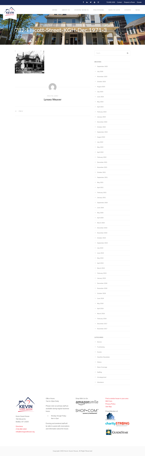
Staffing (99, 372)
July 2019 (100, 248)
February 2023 (101, 112)
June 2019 (100, 253)
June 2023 (100, 96)
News (138, 10)
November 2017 (102, 328)
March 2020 (101, 223)
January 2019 (101, 278)
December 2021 (102, 162)
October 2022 (101, 127)
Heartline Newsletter (103, 357)
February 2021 (101, 192)
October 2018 (101, 293)
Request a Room (129, 2)
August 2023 (101, 86)
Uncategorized (101, 377)
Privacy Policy (110, 404)
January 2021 (101, 197)
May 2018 (100, 303)
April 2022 (100, 152)
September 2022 (102, 132)
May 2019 (100, 258)
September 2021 (102, 177)
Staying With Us (81, 10)
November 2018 (102, 288)
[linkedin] (87, 2)
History (99, 362)
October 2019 (101, 238)
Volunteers (98, 10)
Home (54, 10)
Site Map (108, 406)
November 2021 (102, 167)
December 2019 (102, 228)
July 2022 (100, 142)
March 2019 (101, 268)
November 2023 (102, 76)
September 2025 (102, 66)
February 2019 (101, 273)
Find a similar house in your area (116, 398)
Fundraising (101, 347)
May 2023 (100, 102)
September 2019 (102, 243)
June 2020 (100, 207)
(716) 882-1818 (21, 429)
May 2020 (100, 212)
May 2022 (100, 147)
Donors (99, 342)
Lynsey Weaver (52, 99)
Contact (119, 2)
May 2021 (100, 182)
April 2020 (100, 218)
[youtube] (94, 2)
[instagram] (98, 2)
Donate (139, 2)
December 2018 (102, 283)
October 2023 (101, 81)
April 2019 (100, 263)
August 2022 (101, 137)
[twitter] (90, 2)
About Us (66, 10)
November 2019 (102, 233)
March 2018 (101, 313)
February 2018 (101, 318)
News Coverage (102, 367)
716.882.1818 (110, 2)
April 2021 (100, 187)
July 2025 (100, 71)
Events (128, 10)
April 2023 (100, 107)
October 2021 (101, 172)
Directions (19, 426)
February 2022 (101, 157)
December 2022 (102, 122)
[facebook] (83, 2)
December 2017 (102, 323)
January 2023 (101, 117)
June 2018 (100, 298)
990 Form (108, 401)
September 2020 (102, 202)
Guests (99, 352)
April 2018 (100, 308)
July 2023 (100, 91)
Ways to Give (114, 10)
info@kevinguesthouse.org (25, 432)
